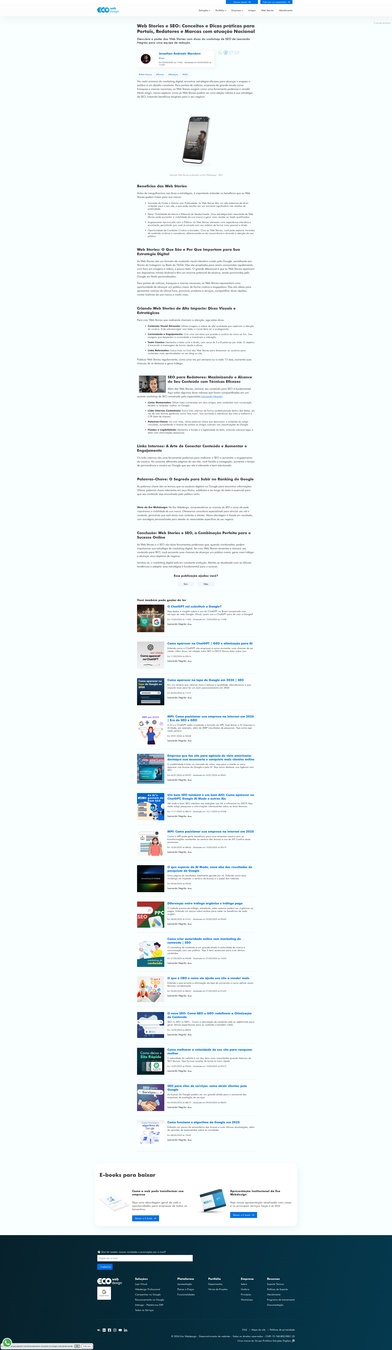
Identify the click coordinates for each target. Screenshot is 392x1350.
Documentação (275, 1304)
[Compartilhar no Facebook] (225, 54)
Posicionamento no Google (149, 1299)
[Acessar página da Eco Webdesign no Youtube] (120, 1330)
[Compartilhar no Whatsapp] (220, 54)
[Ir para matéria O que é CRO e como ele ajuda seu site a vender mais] (150, 989)
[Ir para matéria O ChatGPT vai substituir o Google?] (150, 618)
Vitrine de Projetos (218, 1289)
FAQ (244, 1329)
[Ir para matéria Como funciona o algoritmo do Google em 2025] (150, 1133)
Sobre (244, 1284)
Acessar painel (240, 2)
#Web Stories (145, 74)
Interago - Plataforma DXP (149, 1304)
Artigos (252, 10)
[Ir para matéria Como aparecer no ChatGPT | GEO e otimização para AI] (150, 655)
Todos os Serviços (144, 1310)
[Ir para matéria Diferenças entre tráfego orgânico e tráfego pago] (150, 914)
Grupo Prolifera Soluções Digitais (273, 1340)
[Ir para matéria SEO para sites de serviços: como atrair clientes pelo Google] (150, 1097)
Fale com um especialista (274, 2)
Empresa (236, 10)
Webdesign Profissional (147, 1289)
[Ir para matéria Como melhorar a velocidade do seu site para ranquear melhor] (150, 1061)
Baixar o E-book (143, 1218)
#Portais (160, 74)
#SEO (185, 74)
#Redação (173, 74)
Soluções (203, 10)
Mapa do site (258, 1329)
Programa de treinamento (281, 1299)
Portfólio (219, 10)
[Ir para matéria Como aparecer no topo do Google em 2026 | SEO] (150, 691)
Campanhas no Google (148, 1294)
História (245, 1289)
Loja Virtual (141, 1284)
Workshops (247, 1299)
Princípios (246, 1294)
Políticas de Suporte (277, 1289)
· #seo (189, 624)
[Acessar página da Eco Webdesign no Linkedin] (125, 1330)
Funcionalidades (186, 1294)
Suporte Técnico (275, 1284)
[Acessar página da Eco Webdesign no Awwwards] (98, 1330)
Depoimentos (215, 1284)
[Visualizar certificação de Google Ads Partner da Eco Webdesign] (109, 1293)
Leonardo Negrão (211, 396)
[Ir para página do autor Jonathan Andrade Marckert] (145, 59)
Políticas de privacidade (282, 1329)
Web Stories (267, 10)
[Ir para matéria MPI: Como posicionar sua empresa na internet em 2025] (150, 843)
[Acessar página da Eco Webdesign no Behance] (104, 1330)
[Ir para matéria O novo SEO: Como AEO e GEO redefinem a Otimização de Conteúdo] (150, 1024)
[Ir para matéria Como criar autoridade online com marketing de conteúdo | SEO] (150, 952)
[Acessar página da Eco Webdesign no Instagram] (114, 1330)
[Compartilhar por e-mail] (236, 54)
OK (77, 1346)
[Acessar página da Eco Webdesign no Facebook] (109, 1330)
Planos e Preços (185, 1289)
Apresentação (184, 1284)
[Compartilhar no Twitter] (231, 54)
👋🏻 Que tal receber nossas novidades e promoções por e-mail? (131, 1251)
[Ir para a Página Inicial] (108, 12)
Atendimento (285, 10)
